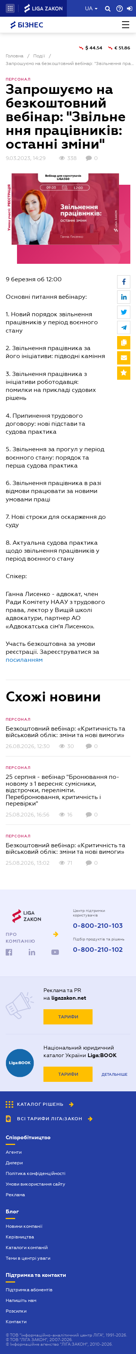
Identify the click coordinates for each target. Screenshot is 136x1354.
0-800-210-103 (98, 926)
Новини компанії (24, 1226)
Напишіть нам (21, 1300)
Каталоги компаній (27, 1247)
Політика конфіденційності (35, 1173)
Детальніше (114, 1074)
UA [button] (89, 8)
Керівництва (20, 1237)
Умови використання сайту (35, 1184)
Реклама (15, 1194)
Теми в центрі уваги (28, 1258)
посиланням (24, 659)
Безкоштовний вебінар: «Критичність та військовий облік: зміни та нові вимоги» (65, 732)
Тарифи (68, 1016)
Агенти (14, 1152)
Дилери (14, 1162)
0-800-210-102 (98, 950)
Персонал (18, 79)
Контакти (16, 1321)
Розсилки (16, 1311)
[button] (10, 8)
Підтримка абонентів (29, 1289)
